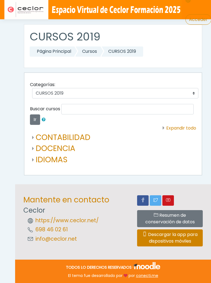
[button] (44, 119)
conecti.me (147, 275)
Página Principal (54, 51)
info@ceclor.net (56, 239)
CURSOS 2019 (122, 51)
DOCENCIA (55, 148)
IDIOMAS (52, 159)
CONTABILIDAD (63, 137)
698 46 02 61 (51, 229)
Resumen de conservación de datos (170, 218)
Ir (35, 119)
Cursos (89, 51)
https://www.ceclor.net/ (67, 220)
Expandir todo (181, 128)
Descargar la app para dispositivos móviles (172, 237)
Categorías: (42, 84)
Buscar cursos (45, 109)
